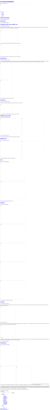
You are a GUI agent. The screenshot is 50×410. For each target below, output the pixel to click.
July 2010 (4, 399)
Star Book (2, 202)
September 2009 (5, 403)
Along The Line (3, 58)
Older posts (2, 391)
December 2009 (5, 402)
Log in (4, 407)
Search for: (3, 392)
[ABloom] (6, 112)
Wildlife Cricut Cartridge (5, 115)
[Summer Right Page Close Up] (3, 21)
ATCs (1, 159)
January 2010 (5, 401)
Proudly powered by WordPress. (4, 409)
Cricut (5, 136)
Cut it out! (2, 301)
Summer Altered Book (4, 17)
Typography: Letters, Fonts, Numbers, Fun (9, 24)
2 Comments (7, 22)
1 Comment (7, 390)
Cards (3, 136)
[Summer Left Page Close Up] (3, 20)
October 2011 (5, 396)
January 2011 (5, 397)
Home (2, 13)
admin (8, 19)
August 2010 (5, 398)
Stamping (4, 22)
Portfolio (3, 14)
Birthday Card (3, 138)
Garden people (3, 342)
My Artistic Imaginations (7, 1)
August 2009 (5, 404)
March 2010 (4, 400)
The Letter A (3, 99)
